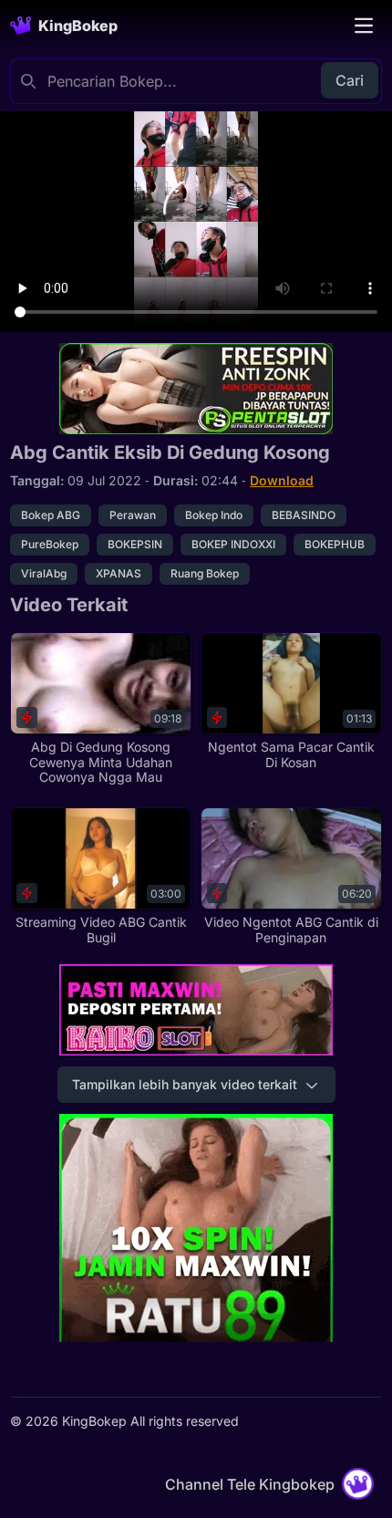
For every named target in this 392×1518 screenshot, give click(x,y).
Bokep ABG (50, 515)
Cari (349, 80)
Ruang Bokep (204, 573)
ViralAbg (44, 573)
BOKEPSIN (135, 544)
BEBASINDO (303, 515)
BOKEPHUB (334, 544)
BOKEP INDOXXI (233, 544)
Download (282, 480)
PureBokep (49, 544)
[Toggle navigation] (364, 25)
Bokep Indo (213, 515)
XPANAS (118, 573)
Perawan (132, 515)
